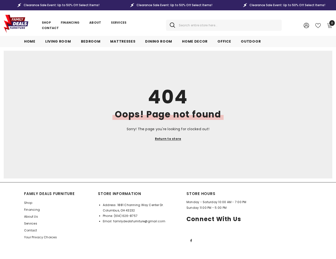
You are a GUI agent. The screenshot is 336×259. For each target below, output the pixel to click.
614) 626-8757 (126, 216)
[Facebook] (191, 240)
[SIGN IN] (306, 25)
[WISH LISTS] (318, 25)
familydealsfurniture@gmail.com (139, 221)
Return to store (168, 139)
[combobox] (228, 25)
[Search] (224, 25)
